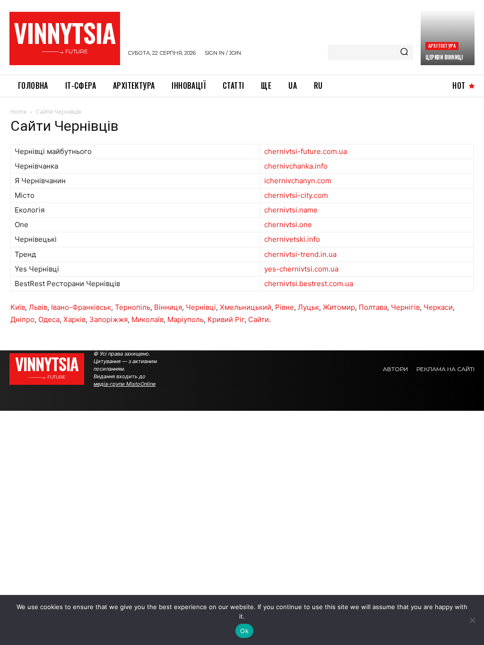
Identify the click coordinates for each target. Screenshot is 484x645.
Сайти (258, 319)
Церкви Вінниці (443, 57)
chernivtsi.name (291, 209)
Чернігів (405, 307)
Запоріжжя (108, 319)
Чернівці (201, 307)
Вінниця (168, 307)
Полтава (373, 307)
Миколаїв (147, 319)
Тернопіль (132, 307)
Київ (17, 307)
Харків (74, 319)
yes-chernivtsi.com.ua (301, 268)
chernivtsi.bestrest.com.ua (308, 283)
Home (18, 112)
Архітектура (442, 45)
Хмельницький (245, 307)
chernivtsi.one (288, 224)
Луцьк (308, 307)
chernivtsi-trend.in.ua (300, 254)
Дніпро (22, 319)
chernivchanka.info (296, 165)
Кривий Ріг (225, 319)
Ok (244, 631)
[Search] (404, 52)
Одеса (49, 319)
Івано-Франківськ (81, 307)
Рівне (284, 307)
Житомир (339, 307)
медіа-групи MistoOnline (125, 384)
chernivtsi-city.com (296, 195)
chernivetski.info (292, 239)
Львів (38, 307)
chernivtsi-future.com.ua (305, 151)
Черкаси (438, 307)
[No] (472, 620)
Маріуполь (185, 319)
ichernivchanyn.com (297, 180)
